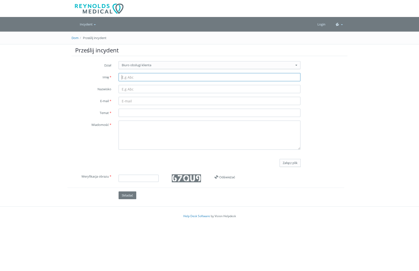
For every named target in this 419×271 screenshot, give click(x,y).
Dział (107, 65)
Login (321, 24)
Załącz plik (290, 163)
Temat (105, 113)
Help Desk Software (196, 216)
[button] (339, 24)
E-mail (105, 101)
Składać (127, 195)
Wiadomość (101, 125)
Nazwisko (104, 89)
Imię (107, 77)
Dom (75, 38)
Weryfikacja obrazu (96, 176)
